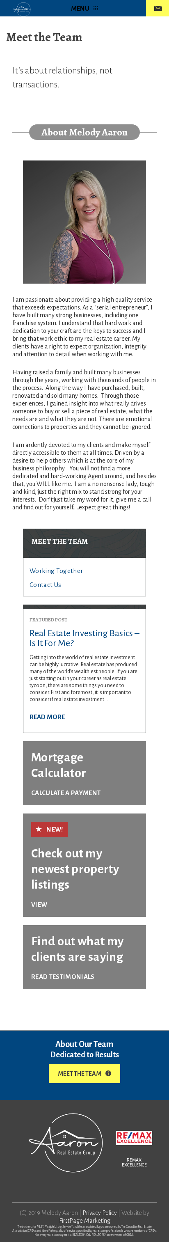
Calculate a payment (65, 792)
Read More (47, 716)
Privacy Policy (99, 1213)
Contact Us (45, 584)
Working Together (56, 570)
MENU (80, 8)
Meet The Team (79, 1073)
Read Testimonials (63, 976)
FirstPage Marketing (84, 1220)
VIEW (39, 904)
